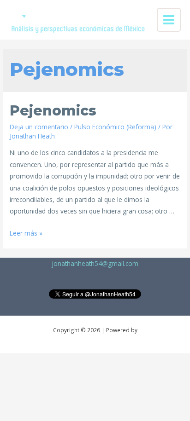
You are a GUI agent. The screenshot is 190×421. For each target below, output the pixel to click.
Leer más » (26, 233)
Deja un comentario (39, 126)
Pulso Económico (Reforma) (115, 126)
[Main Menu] (169, 20)
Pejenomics (53, 110)
